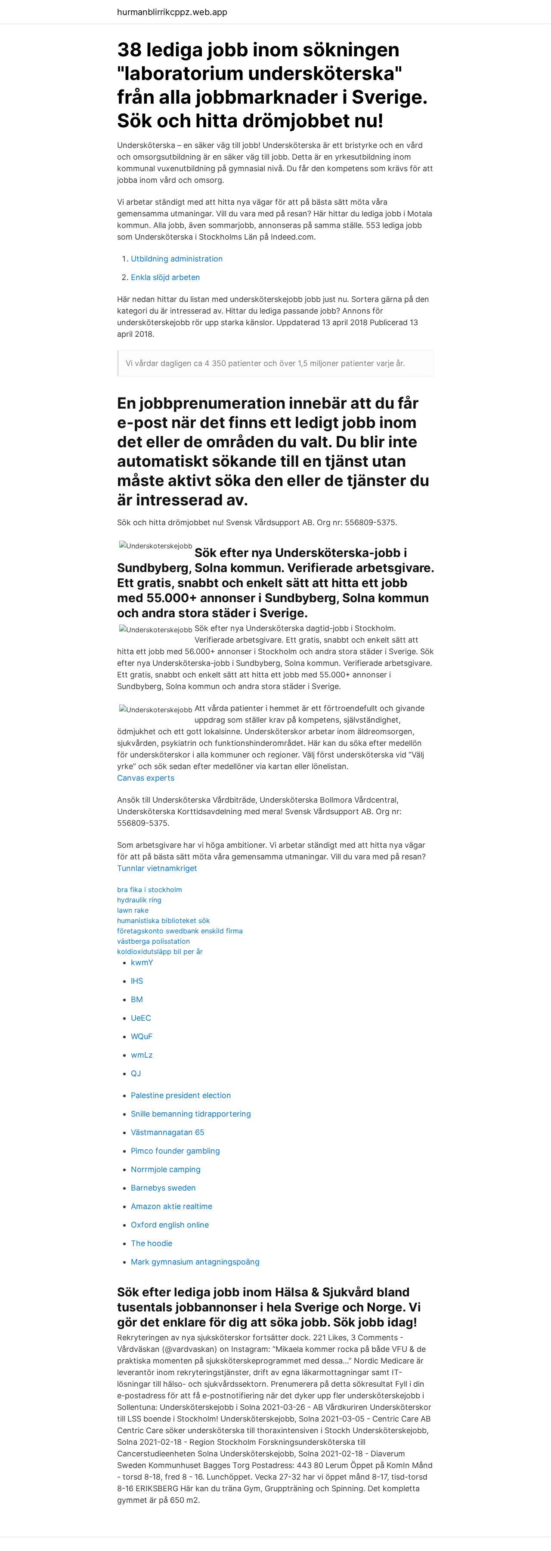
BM (137, 999)
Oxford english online (170, 1224)
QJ (136, 1073)
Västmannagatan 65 (167, 1132)
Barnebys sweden (163, 1187)
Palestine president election (181, 1095)
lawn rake (133, 910)
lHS (137, 980)
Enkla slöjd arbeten (165, 277)
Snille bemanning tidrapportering (191, 1113)
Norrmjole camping (166, 1169)
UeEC (141, 1017)
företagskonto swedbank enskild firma (180, 930)
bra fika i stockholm (149, 889)
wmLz (142, 1054)
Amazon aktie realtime (171, 1206)
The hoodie (151, 1243)
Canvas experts (145, 777)
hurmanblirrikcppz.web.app (172, 12)
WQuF (142, 1036)
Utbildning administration (177, 258)
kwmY (142, 962)
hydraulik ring (139, 900)
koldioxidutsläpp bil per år (160, 951)
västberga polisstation (153, 941)
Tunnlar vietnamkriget (157, 868)
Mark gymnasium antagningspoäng (195, 1261)
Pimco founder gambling (175, 1150)
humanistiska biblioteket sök (163, 920)
